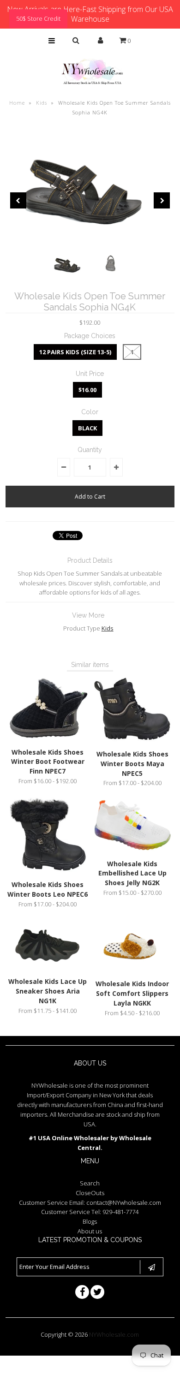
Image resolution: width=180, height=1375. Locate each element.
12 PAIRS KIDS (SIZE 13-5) (75, 352)
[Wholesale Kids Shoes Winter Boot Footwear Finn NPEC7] (48, 738)
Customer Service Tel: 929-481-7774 (89, 1212)
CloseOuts (90, 1193)
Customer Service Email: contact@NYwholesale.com (90, 1202)
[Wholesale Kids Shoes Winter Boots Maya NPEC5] (132, 740)
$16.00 (87, 390)
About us (90, 1231)
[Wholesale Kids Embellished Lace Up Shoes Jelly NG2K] (132, 849)
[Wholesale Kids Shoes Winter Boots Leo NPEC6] (48, 871)
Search (90, 1183)
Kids (41, 102)
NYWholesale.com (114, 1334)
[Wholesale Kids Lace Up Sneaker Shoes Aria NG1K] (48, 967)
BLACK (87, 428)
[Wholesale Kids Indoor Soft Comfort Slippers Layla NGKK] (132, 969)
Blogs (90, 1221)
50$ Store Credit (38, 18)
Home (17, 102)
